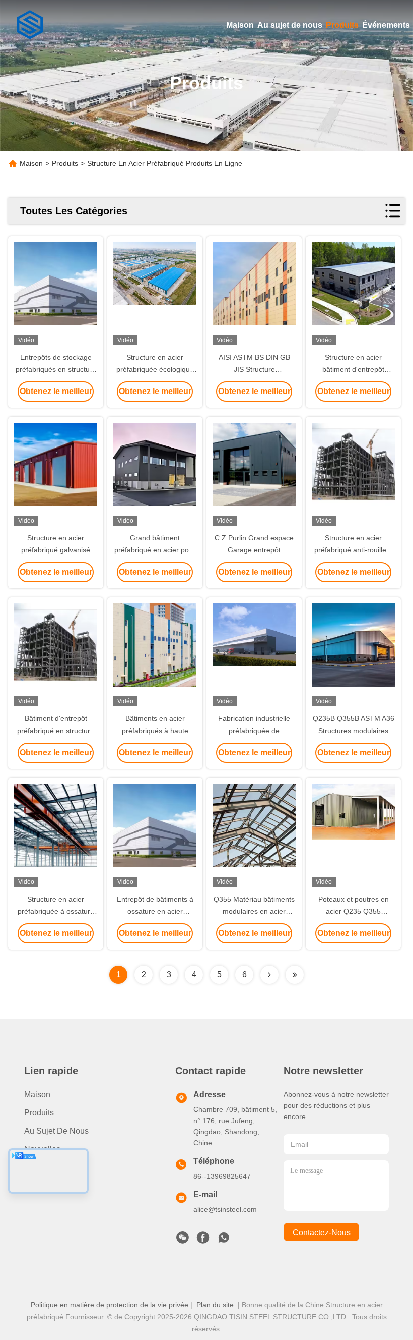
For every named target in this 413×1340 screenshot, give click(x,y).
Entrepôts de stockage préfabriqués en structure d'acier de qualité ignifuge (56, 369)
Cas (31, 1167)
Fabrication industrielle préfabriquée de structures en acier (254, 730)
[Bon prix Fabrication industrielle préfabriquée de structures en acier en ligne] (254, 655)
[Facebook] (203, 1240)
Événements (386, 25)
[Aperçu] (30, 25)
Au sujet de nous (289, 25)
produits (39, 1112)
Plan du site (215, 1305)
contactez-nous (322, 1232)
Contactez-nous (53, 1185)
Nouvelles (42, 1149)
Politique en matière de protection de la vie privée (109, 1305)
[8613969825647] (224, 1240)
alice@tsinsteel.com (225, 1209)
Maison (240, 25)
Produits (342, 25)
